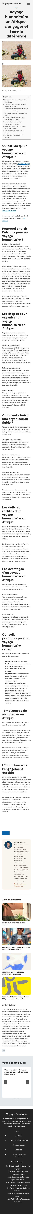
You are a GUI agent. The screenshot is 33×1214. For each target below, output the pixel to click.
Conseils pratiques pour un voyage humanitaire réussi (15, 128)
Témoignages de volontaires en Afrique (14, 132)
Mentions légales (19, 1145)
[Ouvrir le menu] (28, 3)
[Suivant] (27, 1082)
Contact (19, 1136)
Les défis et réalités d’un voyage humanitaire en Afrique (15, 119)
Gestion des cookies (19, 1155)
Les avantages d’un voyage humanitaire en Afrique (13, 123)
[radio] (18, 817)
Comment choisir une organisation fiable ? (16, 114)
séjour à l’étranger (23, 164)
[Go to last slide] (5, 1082)
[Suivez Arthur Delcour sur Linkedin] (3, 1050)
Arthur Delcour (23, 91)
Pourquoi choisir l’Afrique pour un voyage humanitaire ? (15, 105)
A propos (19, 1150)
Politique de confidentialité (19, 1140)
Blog (16, 8)
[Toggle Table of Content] (27, 97)
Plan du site (19, 1157)
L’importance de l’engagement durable (14, 136)
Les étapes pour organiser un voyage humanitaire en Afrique (16, 110)
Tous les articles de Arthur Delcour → (20, 885)
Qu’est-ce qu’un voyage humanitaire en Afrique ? (15, 101)
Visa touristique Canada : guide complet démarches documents (16, 1072)
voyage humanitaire (9, 211)
